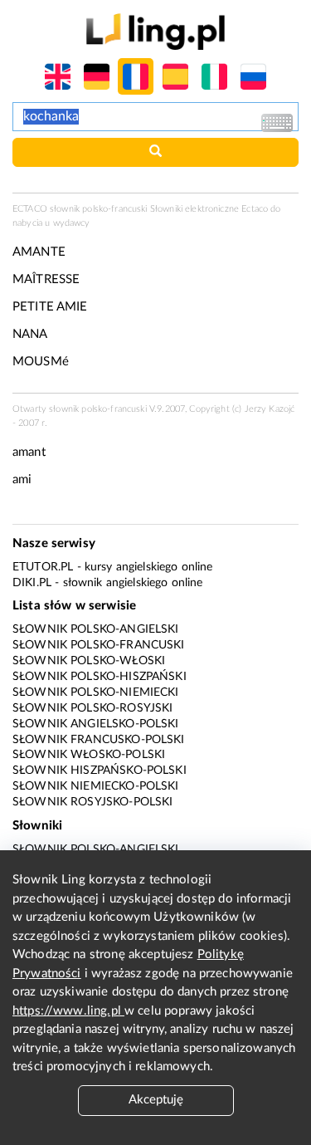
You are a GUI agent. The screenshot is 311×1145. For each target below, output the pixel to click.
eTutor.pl (42, 567)
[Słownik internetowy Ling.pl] (155, 31)
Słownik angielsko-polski (95, 724)
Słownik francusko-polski (98, 740)
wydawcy (71, 223)
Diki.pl (31, 583)
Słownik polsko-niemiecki (95, 692)
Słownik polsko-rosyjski (92, 708)
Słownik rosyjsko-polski (92, 802)
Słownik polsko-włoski (88, 661)
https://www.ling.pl (68, 1011)
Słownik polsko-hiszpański (99, 677)
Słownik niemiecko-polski (95, 786)
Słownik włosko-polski (88, 755)
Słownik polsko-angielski (95, 629)
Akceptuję (156, 1100)
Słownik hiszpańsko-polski (99, 770)
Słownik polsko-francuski (98, 645)
